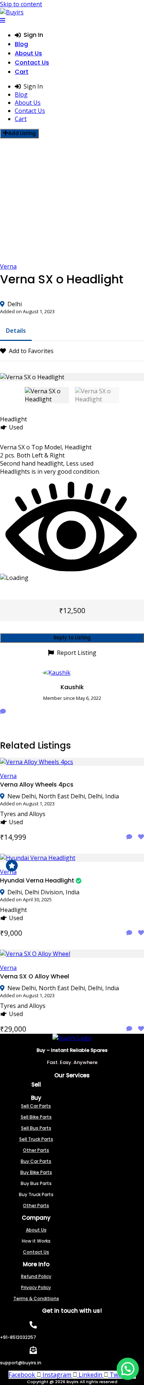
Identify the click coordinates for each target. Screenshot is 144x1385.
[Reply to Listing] (129, 837)
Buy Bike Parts (36, 1172)
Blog (21, 44)
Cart (21, 72)
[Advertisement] (72, 200)
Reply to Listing (72, 637)
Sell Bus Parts (36, 1128)
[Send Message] (3, 711)
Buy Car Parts (36, 1161)
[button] (128, 1369)
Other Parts (36, 1150)
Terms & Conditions (36, 1298)
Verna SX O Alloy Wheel (34, 976)
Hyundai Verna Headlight (37, 880)
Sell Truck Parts (36, 1139)
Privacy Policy (36, 1287)
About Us (28, 53)
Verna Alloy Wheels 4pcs (36, 784)
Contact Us (32, 62)
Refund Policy (36, 1276)
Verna (8, 266)
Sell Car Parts (36, 1106)
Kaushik (72, 687)
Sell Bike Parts (36, 1117)
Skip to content (21, 4)
